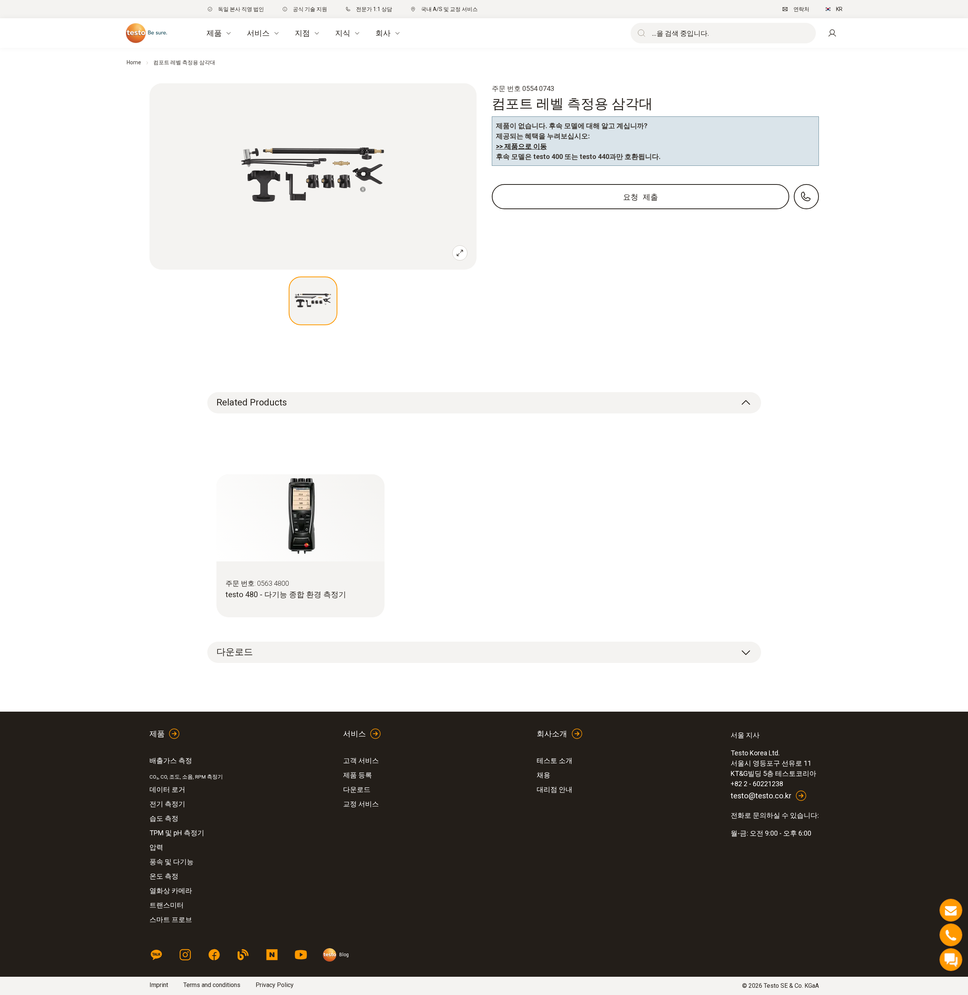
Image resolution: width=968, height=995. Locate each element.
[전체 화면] (459, 253)
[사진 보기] (313, 301)
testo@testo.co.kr (761, 795)
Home (134, 62)
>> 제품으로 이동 (521, 146)
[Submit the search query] (640, 33)
